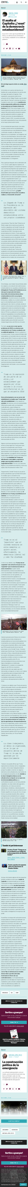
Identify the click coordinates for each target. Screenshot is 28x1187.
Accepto (23, 1184)
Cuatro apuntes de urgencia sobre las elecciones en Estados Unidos (17, 866)
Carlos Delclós (12, 870)
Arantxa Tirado (13, 13)
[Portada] (5, 2)
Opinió (3, 7)
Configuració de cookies (8, 1184)
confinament (5, 1129)
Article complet (15, 1121)
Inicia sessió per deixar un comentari (14, 1001)
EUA (12, 992)
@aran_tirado (13, 16)
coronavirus (15, 1129)
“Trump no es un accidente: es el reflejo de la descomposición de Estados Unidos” (17, 852)
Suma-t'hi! (13, 1022)
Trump (17, 992)
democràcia (5, 992)
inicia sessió (20, 1026)
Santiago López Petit (15, 1055)
